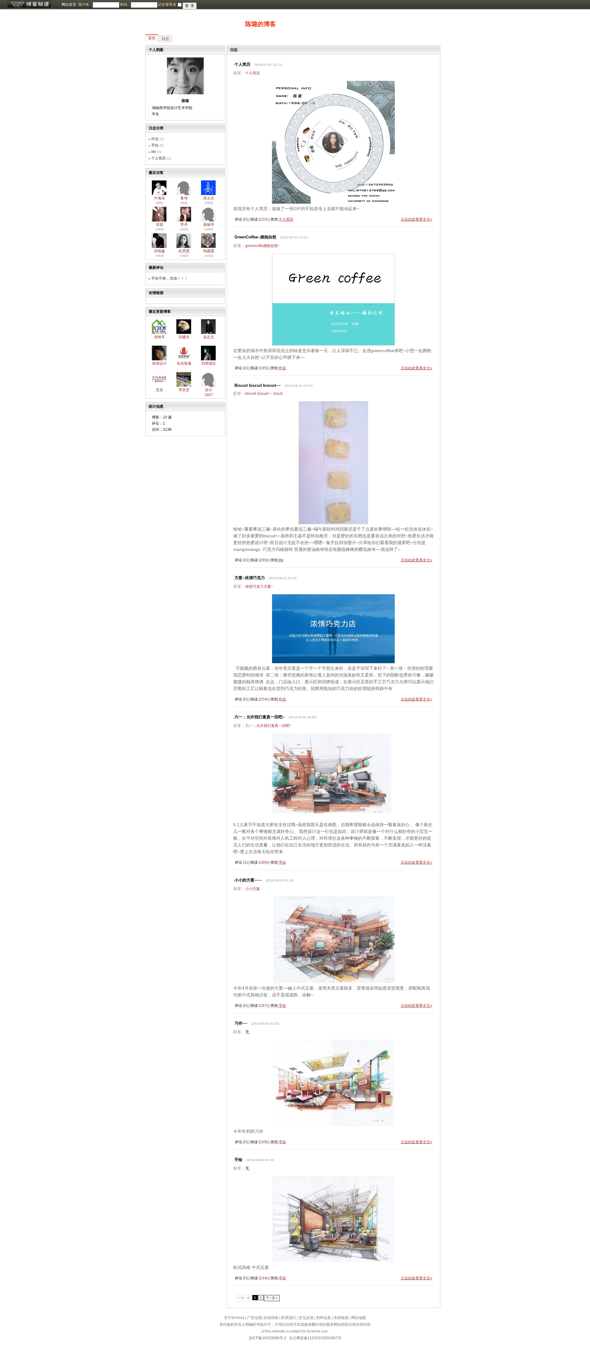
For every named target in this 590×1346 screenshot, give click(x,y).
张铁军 (159, 337)
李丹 (184, 224)
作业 (155, 139)
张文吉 (208, 198)
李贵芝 (184, 390)
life (153, 152)
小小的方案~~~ (248, 880)
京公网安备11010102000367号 (315, 1338)
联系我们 (288, 1318)
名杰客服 (184, 363)
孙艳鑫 (159, 251)
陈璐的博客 (260, 24)
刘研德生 (208, 363)
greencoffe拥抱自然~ (262, 246)
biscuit (250, 393)
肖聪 (159, 224)
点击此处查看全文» (416, 219)
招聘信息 (323, 1318)
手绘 (155, 145)
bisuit (277, 393)
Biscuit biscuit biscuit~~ (257, 385)
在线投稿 (271, 1318)
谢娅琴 (208, 224)
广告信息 (254, 1318)
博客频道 (29, 4)
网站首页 (68, 4)
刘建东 (184, 337)
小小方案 (252, 889)
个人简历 (158, 158)
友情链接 (341, 1318)
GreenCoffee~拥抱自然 (255, 237)
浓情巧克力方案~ (259, 586)
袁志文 (208, 337)
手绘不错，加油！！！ (169, 278)
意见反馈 (306, 1318)
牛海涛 (159, 198)
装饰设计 (159, 363)
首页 (151, 38)
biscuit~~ (264, 393)
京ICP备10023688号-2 (267, 1338)
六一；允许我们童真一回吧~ (259, 717)
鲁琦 (184, 198)
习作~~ (240, 1023)
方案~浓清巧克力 (249, 577)
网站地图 (358, 1318)
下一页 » (272, 1298)
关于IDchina (234, 1318)
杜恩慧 (184, 251)
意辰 (159, 390)
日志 (165, 39)
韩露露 (208, 251)
